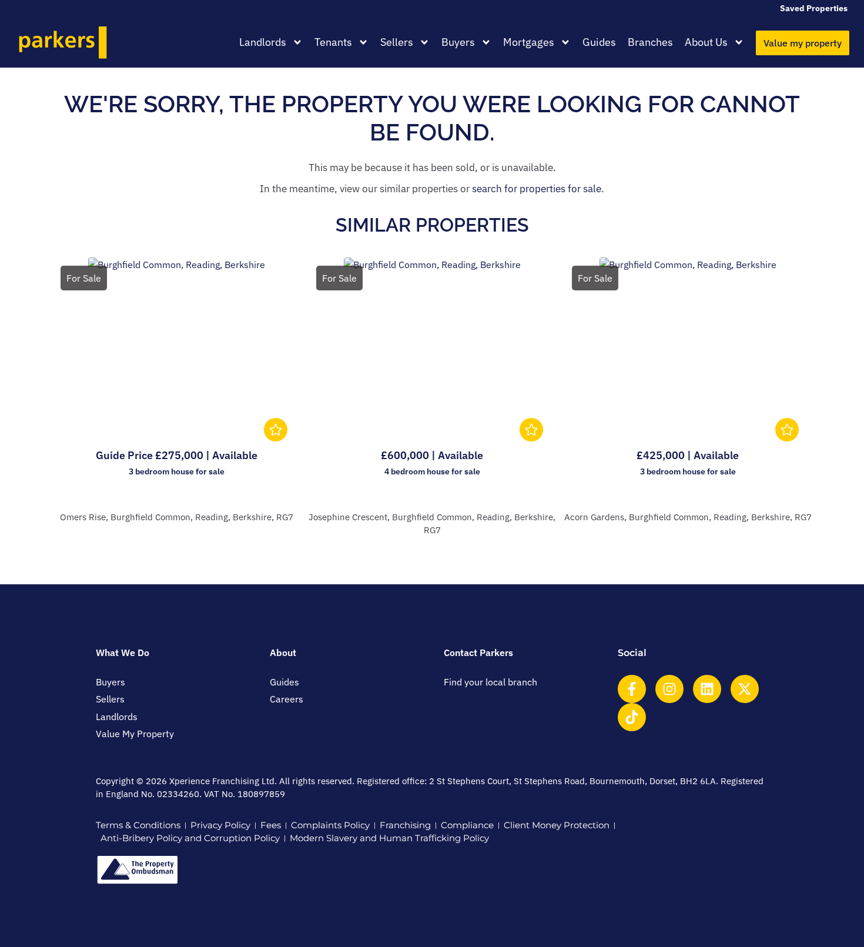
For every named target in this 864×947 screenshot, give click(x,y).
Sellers (396, 42)
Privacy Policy (220, 825)
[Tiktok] (632, 717)
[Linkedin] (707, 689)
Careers (286, 699)
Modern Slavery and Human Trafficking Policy (389, 838)
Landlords (262, 42)
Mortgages (528, 42)
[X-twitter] (745, 689)
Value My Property (135, 733)
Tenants (333, 42)
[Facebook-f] (632, 689)
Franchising (405, 825)
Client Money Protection (557, 825)
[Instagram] (669, 689)
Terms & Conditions (138, 825)
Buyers (458, 42)
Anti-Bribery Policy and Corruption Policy (190, 838)
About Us (706, 42)
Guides (599, 42)
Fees (270, 825)
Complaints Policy (330, 825)
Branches (650, 42)
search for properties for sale (536, 188)
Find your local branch (490, 682)
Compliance (467, 825)
